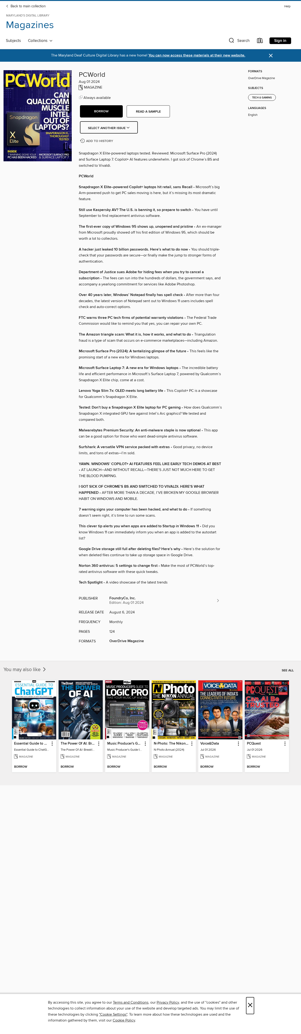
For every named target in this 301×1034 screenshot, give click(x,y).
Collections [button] (38, 40)
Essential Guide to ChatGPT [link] (32, 744)
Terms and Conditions (130, 1002)
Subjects (13, 40)
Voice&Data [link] (209, 744)
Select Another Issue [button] (107, 128)
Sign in (280, 40)
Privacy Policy (168, 1002)
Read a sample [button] (148, 111)
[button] (238, 41)
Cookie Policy (124, 1020)
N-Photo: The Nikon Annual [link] (171, 744)
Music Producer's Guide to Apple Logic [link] (125, 744)
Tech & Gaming (262, 97)
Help (287, 6)
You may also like (23, 670)
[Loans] (260, 41)
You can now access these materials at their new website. (196, 55)
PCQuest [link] (254, 744)
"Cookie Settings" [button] (113, 1014)
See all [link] (288, 670)
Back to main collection (28, 6)
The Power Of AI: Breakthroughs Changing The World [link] (78, 744)
